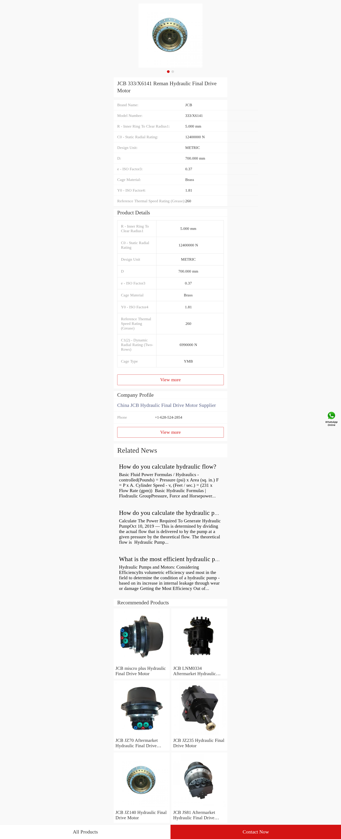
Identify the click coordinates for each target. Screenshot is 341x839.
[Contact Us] (332, 419)
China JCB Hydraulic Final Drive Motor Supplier (166, 405)
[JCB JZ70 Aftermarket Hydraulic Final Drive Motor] (142, 735)
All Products (85, 832)
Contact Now (256, 832)
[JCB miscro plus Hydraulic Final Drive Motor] (142, 663)
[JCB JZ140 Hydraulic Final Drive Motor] (142, 807)
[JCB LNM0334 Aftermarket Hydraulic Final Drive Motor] (199, 663)
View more (170, 379)
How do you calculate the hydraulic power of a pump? (188, 512)
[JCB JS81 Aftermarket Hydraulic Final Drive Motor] (199, 807)
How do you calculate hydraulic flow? (167, 466)
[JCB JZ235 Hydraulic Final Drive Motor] (199, 735)
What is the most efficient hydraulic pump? (174, 559)
